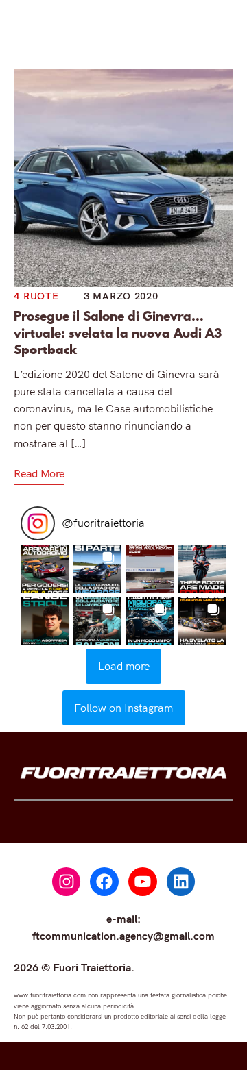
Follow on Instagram (123, 707)
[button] (45, 569)
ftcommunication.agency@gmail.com (123, 936)
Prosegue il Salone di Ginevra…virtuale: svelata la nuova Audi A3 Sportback (118, 333)
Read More (39, 473)
